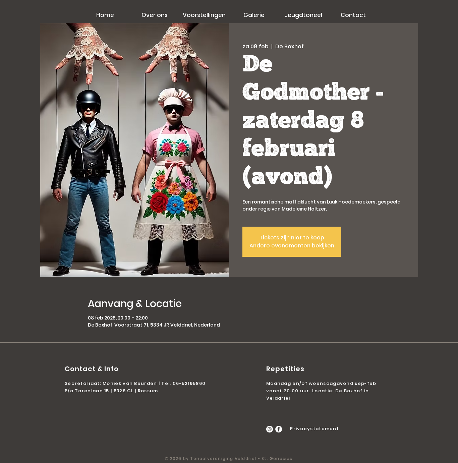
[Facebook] (278, 429)
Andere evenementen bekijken (291, 245)
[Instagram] (269, 429)
